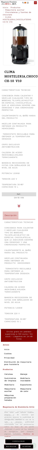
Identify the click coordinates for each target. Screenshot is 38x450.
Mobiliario (9, 385)
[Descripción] (19, 207)
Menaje (23, 374)
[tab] (11, 215)
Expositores (26, 385)
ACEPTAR (26, 446)
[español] (25, 3)
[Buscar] (23, 3)
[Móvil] (28, 3)
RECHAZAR (11, 446)
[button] (35, 2)
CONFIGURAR (18, 441)
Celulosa (9, 374)
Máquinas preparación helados (10, 397)
